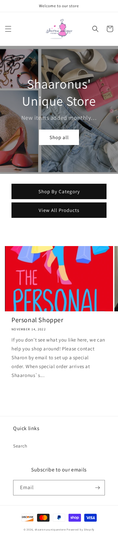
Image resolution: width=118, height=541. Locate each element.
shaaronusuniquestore (50, 529)
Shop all (59, 137)
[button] (8, 29)
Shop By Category (59, 191)
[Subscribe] (97, 487)
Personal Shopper (37, 320)
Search (20, 446)
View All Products (59, 210)
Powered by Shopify (80, 529)
